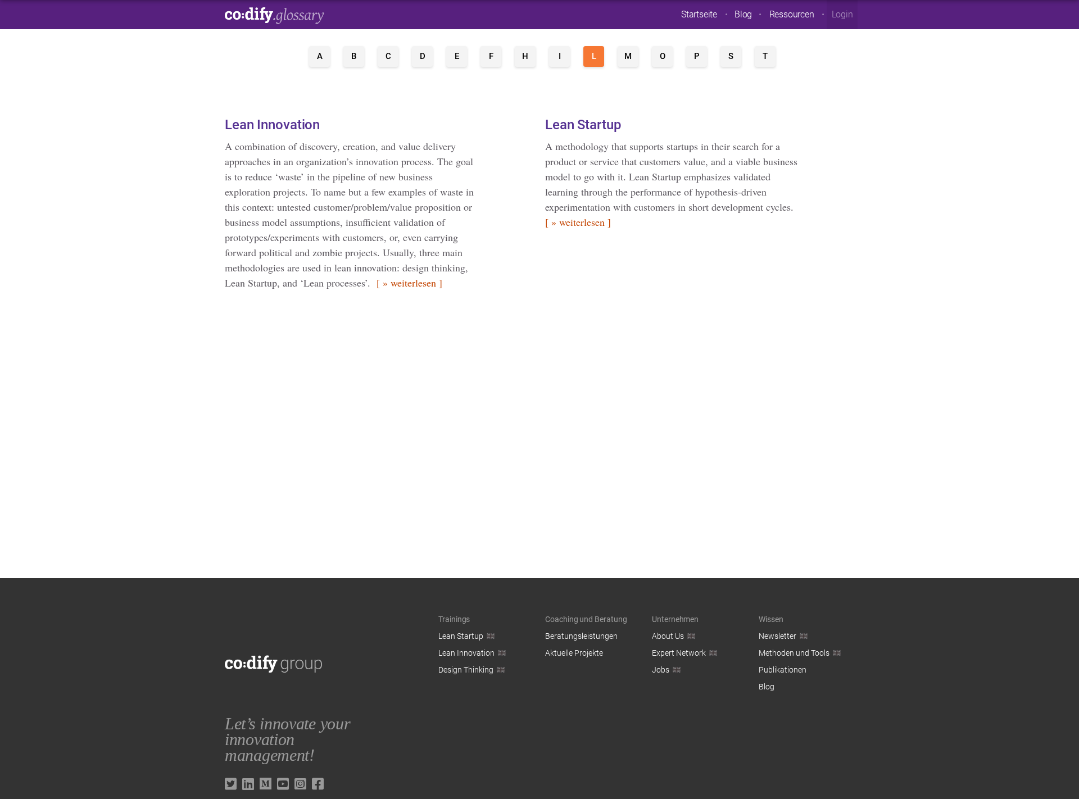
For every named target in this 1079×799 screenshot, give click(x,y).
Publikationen (782, 669)
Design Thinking (465, 669)
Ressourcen (791, 14)
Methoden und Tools (794, 652)
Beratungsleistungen (581, 636)
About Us (668, 636)
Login (842, 14)
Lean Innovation (272, 125)
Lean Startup (583, 125)
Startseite (699, 14)
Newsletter (777, 636)
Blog (743, 14)
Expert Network (679, 652)
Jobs (660, 669)
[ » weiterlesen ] (409, 282)
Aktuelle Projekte (574, 652)
